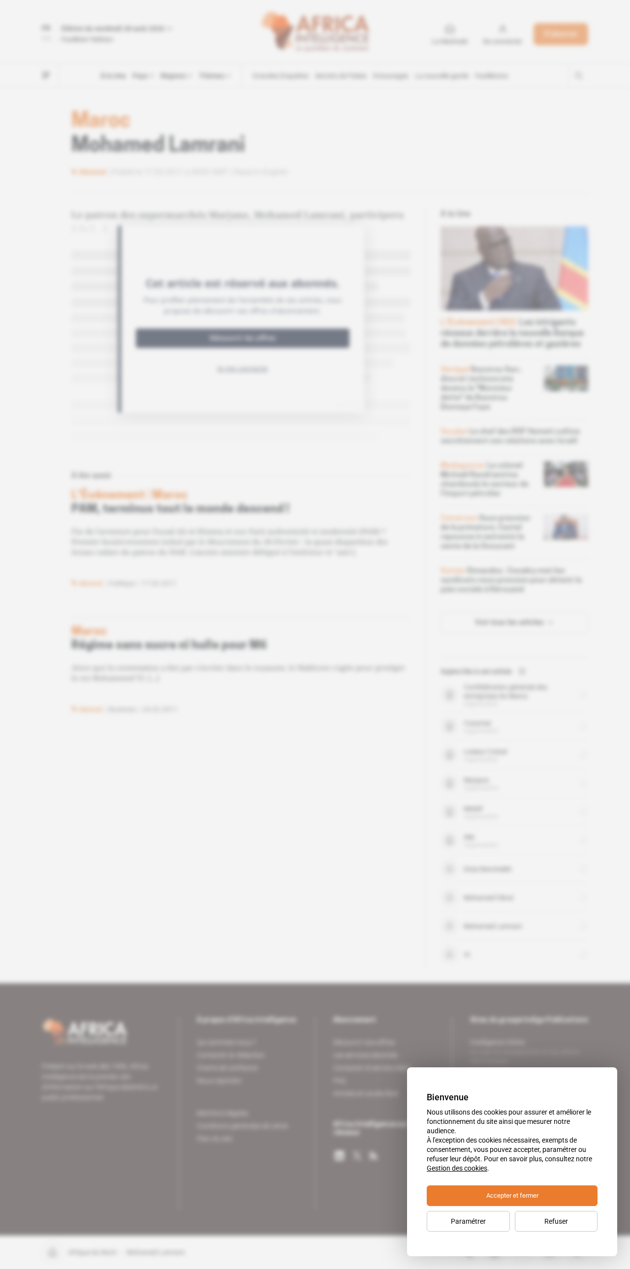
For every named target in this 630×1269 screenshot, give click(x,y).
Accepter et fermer (512, 1195)
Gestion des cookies (457, 1168)
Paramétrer (468, 1221)
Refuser (556, 1221)
